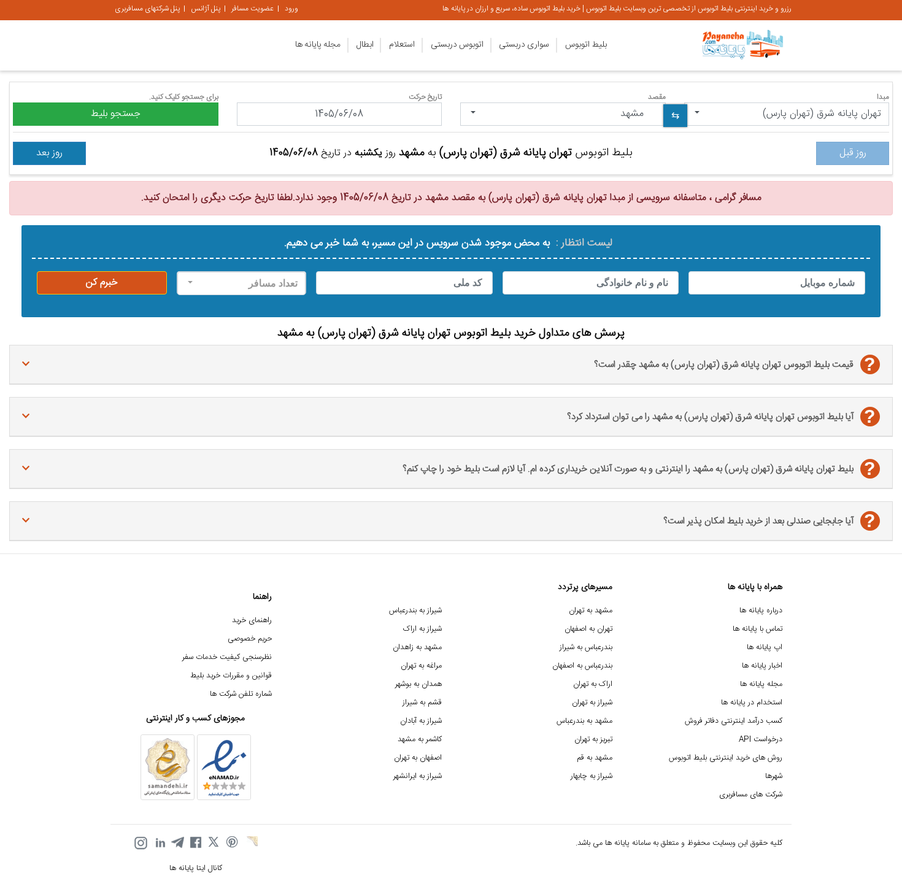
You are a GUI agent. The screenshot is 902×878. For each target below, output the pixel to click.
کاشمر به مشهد (420, 739)
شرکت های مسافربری (750, 794)
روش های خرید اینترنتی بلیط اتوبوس (725, 758)
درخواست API (760, 739)
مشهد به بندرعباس (584, 721)
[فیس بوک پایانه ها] (195, 843)
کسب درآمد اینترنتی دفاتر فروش (733, 721)
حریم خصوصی (250, 639)
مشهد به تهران (590, 610)
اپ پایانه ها (764, 647)
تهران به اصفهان (588, 629)
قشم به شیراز (422, 702)
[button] (787, 114)
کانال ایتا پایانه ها (195, 868)
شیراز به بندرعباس (415, 610)
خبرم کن (102, 282)
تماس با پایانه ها (757, 629)
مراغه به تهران (421, 666)
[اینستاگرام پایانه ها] (140, 843)
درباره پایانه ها (760, 610)
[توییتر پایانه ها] (214, 843)
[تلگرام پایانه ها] (177, 843)
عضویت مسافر (252, 9)
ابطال (365, 44)
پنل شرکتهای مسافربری (147, 9)
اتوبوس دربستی (457, 44)
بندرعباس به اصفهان (582, 666)
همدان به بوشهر (418, 684)
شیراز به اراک (422, 629)
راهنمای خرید (252, 620)
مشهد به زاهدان (417, 647)
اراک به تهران (592, 684)
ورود (291, 9)
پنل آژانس (205, 9)
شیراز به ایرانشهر (417, 776)
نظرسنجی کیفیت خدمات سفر (227, 657)
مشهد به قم (594, 758)
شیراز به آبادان (421, 721)
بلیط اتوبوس (586, 44)
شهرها (773, 776)
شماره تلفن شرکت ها (241, 694)
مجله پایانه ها (318, 44)
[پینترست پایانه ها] (232, 843)
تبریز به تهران (593, 739)
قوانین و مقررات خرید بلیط (231, 675)
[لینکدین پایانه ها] (159, 843)
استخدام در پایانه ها (751, 702)
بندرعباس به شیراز (586, 647)
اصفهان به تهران (418, 758)
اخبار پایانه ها (762, 666)
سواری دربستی (524, 44)
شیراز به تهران (592, 702)
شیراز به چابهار (591, 776)
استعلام (402, 44)
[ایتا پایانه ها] (251, 843)
